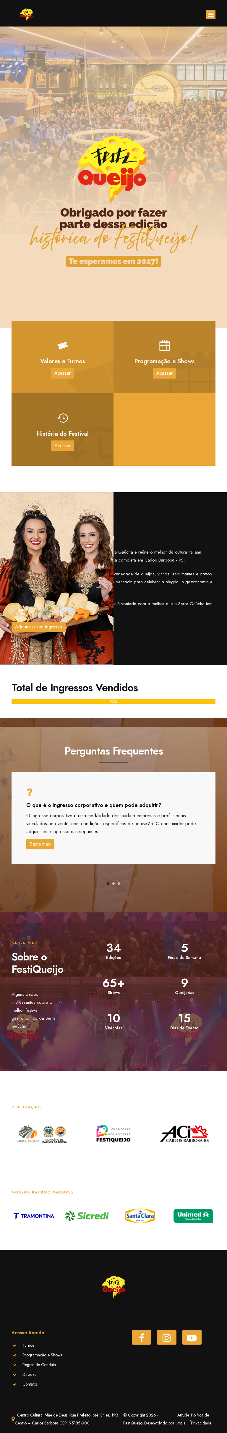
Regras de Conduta (39, 1365)
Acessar (62, 373)
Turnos (28, 1345)
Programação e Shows (42, 1355)
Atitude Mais (183, 1419)
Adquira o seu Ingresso (38, 626)
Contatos (30, 1384)
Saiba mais (40, 844)
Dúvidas (29, 1374)
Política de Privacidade (201, 1419)
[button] (108, 883)
